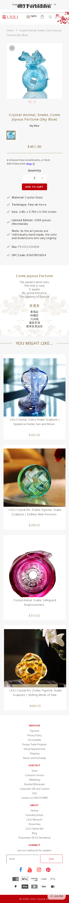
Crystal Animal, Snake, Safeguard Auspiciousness (35, 602)
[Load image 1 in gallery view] (30, 102)
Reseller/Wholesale (34, 784)
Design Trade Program (34, 744)
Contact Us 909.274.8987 (34, 797)
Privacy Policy (34, 735)
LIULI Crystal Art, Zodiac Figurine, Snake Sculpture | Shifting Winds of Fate (35, 693)
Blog (34, 833)
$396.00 (34, 435)
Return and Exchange (34, 758)
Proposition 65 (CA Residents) (35, 837)
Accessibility (34, 739)
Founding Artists (34, 815)
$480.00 (35, 706)
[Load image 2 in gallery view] (34, 102)
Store (35, 770)
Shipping (34, 753)
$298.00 (34, 525)
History (34, 810)
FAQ (34, 793)
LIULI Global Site (34, 828)
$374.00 (34, 616)
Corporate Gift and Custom (34, 788)
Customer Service (34, 775)
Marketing (34, 779)
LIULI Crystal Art (40, 898)
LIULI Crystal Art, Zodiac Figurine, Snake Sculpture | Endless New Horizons (35, 512)
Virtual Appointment (34, 748)
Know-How (34, 824)
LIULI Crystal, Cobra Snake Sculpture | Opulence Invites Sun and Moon (35, 422)
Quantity (34, 170)
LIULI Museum (34, 819)
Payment (34, 730)
